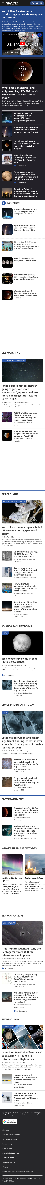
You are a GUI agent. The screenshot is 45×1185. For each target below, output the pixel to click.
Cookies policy (8, 1148)
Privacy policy (7, 1144)
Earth (5, 712)
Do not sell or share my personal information (18, 1171)
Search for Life (9, 923)
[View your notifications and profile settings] (37, 3)
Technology (8, 1027)
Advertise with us (8, 1158)
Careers (5, 1167)
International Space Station (14, 502)
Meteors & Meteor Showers (14, 360)
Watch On (6, 52)
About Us (6, 1130)
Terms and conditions (10, 1139)
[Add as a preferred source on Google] (10, 1121)
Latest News (13, 203)
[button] (41, 3)
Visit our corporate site (30, 1115)
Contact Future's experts (11, 1135)
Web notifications (9, 1162)
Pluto (5, 633)
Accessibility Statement (11, 1153)
